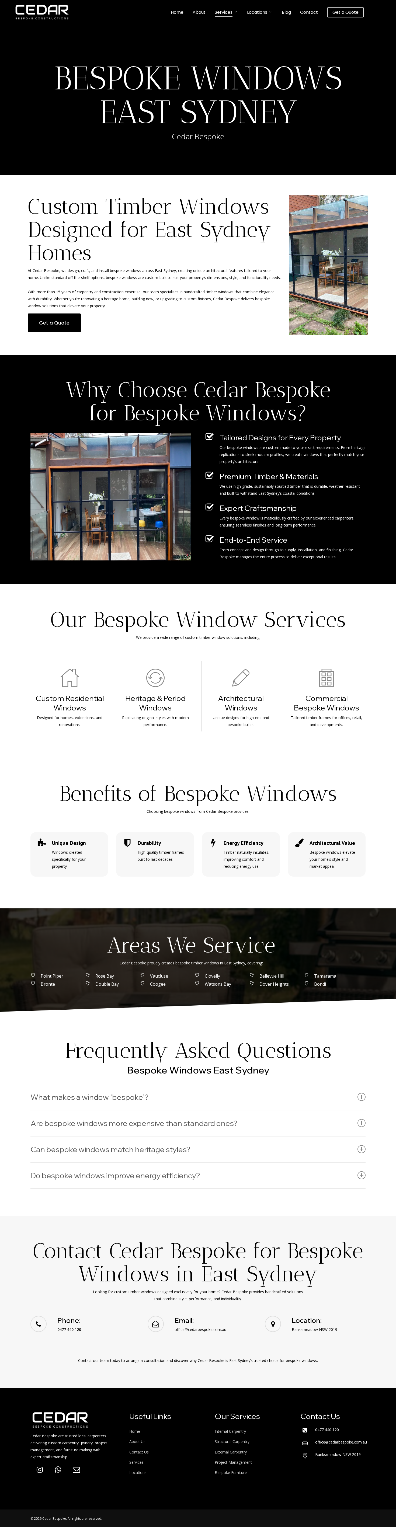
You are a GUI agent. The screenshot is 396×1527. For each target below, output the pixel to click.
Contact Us (139, 1452)
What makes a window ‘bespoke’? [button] (89, 1097)
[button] (54, 322)
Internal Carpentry (230, 1431)
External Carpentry (231, 1452)
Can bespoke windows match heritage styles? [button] (110, 1149)
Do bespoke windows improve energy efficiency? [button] (115, 1175)
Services (136, 1462)
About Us (137, 1441)
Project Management (233, 1462)
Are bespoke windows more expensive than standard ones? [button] (134, 1123)
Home (134, 1431)
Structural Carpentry (232, 1441)
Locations (138, 1472)
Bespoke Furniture (231, 1472)
